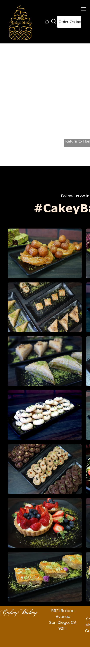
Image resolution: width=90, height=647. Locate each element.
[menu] (83, 9)
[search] (54, 22)
